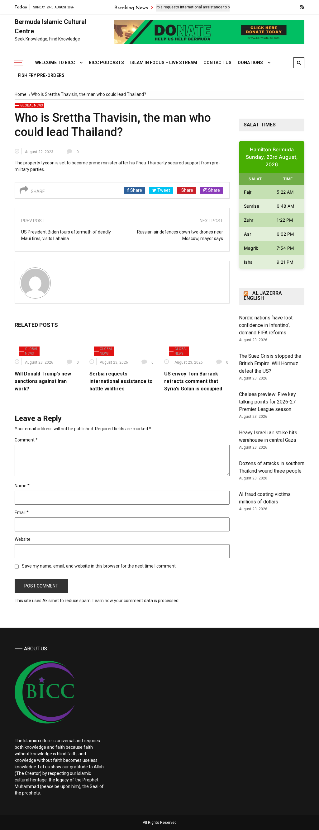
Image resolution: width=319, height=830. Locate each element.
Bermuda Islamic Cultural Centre (50, 26)
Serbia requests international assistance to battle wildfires (188, 7)
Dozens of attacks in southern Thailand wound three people (271, 467)
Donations (250, 62)
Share (135, 190)
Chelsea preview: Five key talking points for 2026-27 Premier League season (267, 401)
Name (22, 485)
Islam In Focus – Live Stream (163, 62)
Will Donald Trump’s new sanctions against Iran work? (43, 381)
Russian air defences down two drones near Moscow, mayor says (180, 235)
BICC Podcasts (106, 62)
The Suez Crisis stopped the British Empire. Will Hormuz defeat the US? (270, 363)
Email (22, 512)
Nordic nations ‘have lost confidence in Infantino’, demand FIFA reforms (266, 325)
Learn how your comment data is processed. (136, 600)
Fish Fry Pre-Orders (41, 75)
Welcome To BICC (55, 62)
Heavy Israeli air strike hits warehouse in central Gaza (268, 436)
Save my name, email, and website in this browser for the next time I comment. (99, 566)
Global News (31, 105)
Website (23, 539)
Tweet (163, 190)
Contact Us (217, 62)
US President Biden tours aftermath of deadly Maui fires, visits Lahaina (66, 235)
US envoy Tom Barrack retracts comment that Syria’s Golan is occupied (193, 381)
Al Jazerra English (263, 295)
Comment (26, 439)
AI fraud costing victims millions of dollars (265, 498)
